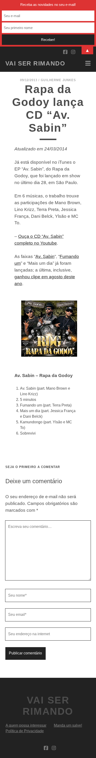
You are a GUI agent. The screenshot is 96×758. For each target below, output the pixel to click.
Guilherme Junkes (58, 80)
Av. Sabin (45, 256)
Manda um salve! (68, 725)
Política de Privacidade (25, 731)
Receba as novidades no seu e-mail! (48, 5)
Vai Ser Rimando (35, 63)
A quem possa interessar (26, 725)
